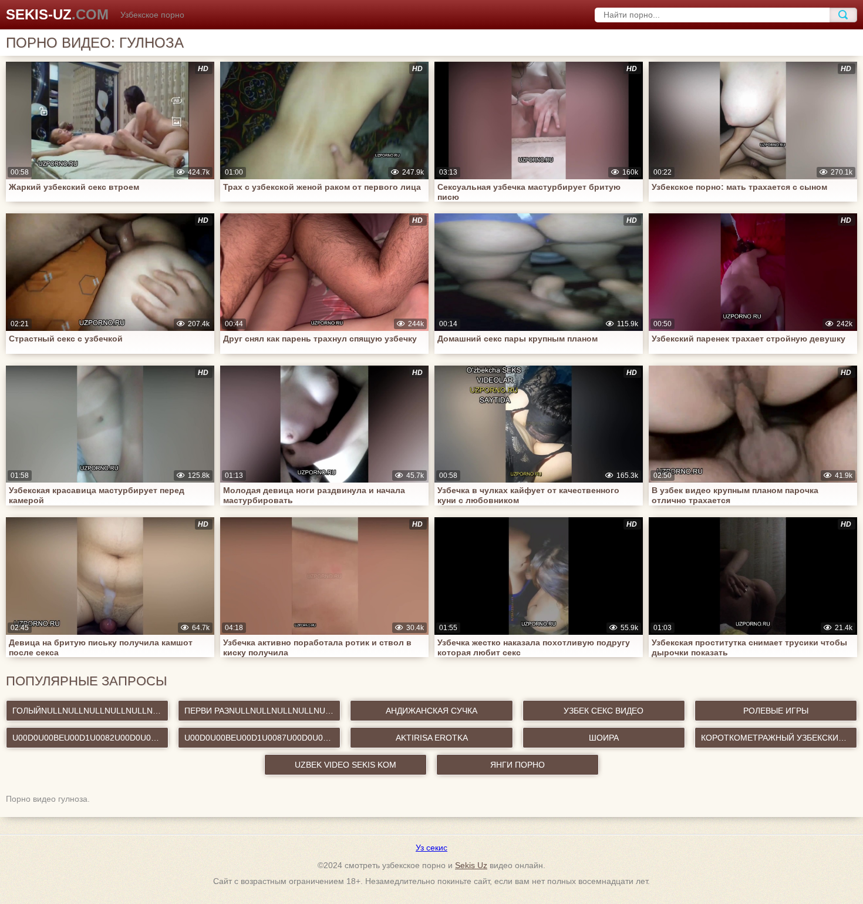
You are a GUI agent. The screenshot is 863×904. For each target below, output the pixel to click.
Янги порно (517, 764)
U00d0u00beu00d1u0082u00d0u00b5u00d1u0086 (90, 737)
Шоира (604, 737)
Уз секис (431, 847)
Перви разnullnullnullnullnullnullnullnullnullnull (262, 710)
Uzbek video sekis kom (345, 764)
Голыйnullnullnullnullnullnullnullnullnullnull (90, 710)
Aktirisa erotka (432, 737)
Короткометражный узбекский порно (779, 737)
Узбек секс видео (603, 710)
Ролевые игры (775, 710)
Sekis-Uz (57, 14)
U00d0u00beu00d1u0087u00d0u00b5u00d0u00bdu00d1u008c (262, 737)
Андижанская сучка (431, 710)
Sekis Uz (471, 865)
